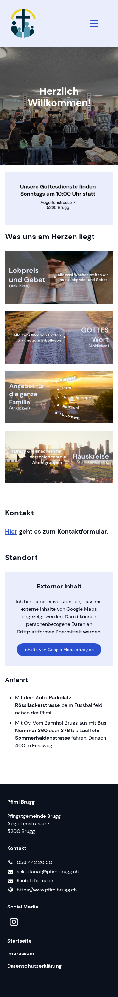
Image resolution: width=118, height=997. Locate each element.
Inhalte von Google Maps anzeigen (59, 649)
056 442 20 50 (34, 862)
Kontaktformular (35, 880)
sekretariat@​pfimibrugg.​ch (48, 871)
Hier (11, 531)
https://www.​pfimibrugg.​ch (47, 889)
